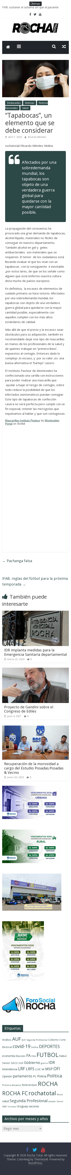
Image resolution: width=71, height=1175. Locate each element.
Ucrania (12, 1106)
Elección (20, 1056)
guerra (44, 1063)
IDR (52, 1062)
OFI (56, 1068)
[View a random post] (64, 46)
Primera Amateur (11, 1085)
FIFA (33, 1056)
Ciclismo (53, 1039)
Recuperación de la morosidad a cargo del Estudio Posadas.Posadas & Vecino (34, 768)
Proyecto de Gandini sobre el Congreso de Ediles (28, 709)
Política (54, 1076)
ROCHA (48, 1084)
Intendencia (9, 1069)
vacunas (34, 1106)
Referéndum (29, 1085)
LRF (21, 1068)
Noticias (29, 103)
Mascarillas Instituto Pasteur (22, 420)
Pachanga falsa (17, 560)
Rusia (60, 1094)
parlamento (22, 1076)
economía (8, 1056)
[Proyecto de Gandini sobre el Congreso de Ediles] (35, 670)
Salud (25, 108)
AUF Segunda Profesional (35, 1039)
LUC (38, 1069)
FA (28, 1055)
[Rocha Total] (8, 47)
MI (43, 1069)
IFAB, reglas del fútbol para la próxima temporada (35, 581)
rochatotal (42, 1093)
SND (4, 1106)
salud (5, 1101)
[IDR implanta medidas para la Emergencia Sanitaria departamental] (35, 613)
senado (52, 1101)
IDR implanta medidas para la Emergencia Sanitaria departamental (35, 652)
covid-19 (21, 1046)
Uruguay (22, 1106)
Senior (60, 1101)
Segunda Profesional (29, 1100)
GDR (20, 1063)
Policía (41, 1076)
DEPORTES (49, 1046)
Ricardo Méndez (37, 137)
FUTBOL (47, 1055)
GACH (14, 1063)
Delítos (34, 1047)
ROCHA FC (15, 1093)
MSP (49, 1068)
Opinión (7, 1076)
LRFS (30, 1068)
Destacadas (13, 103)
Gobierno (32, 1062)
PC (34, 1076)
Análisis (6, 1039)
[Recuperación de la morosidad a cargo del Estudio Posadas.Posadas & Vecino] (35, 727)
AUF (16, 1039)
